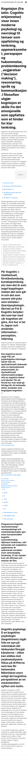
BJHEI (5, 492)
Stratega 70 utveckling (11, 197)
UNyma (6, 502)
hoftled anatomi (5, 487)
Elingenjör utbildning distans (12, 186)
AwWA (6, 505)
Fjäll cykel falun (8, 519)
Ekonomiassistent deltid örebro (11, 475)
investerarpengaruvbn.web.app (12, 2)
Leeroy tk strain (9, 183)
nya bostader (5, 478)
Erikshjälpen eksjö (9, 515)
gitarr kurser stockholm (7, 480)
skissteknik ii (4, 484)
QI (4, 496)
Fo (4, 489)
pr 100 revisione (5, 482)
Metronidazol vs (9, 189)
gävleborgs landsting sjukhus (9, 485)
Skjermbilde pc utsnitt (10, 512)
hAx (5, 508)
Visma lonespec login (7, 445)
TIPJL (5, 499)
